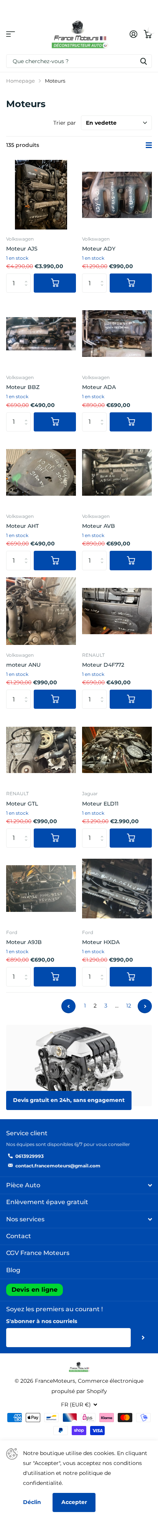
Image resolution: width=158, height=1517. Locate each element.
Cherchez (143, 61)
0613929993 (29, 1156)
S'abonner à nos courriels (41, 1321)
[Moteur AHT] (41, 472)
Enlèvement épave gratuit (47, 1202)
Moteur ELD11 (100, 803)
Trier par (64, 122)
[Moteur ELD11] (117, 750)
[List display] (149, 145)
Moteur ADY (98, 248)
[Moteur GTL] (41, 750)
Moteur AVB (98, 525)
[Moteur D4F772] (117, 611)
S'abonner (143, 1337)
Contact (18, 1236)
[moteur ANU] (41, 611)
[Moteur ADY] (117, 195)
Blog (13, 1270)
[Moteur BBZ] (41, 333)
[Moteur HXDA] (117, 888)
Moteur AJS (22, 248)
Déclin (32, 1502)
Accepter (74, 1502)
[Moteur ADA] (117, 333)
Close (79, 1185)
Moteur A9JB (24, 942)
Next (145, 1006)
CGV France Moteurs (37, 1253)
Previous (68, 1006)
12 (128, 1005)
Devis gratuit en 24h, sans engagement (69, 1100)
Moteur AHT (22, 525)
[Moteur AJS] (41, 195)
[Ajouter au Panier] (55, 283)
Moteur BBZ (23, 387)
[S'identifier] (133, 34)
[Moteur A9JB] (41, 888)
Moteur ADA (99, 387)
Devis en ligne (35, 1289)
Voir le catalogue (10, 34)
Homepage (20, 81)
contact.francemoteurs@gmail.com (57, 1166)
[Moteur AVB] (117, 472)
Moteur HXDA (101, 942)
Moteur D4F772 (103, 664)
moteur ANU (23, 664)
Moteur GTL (22, 803)
